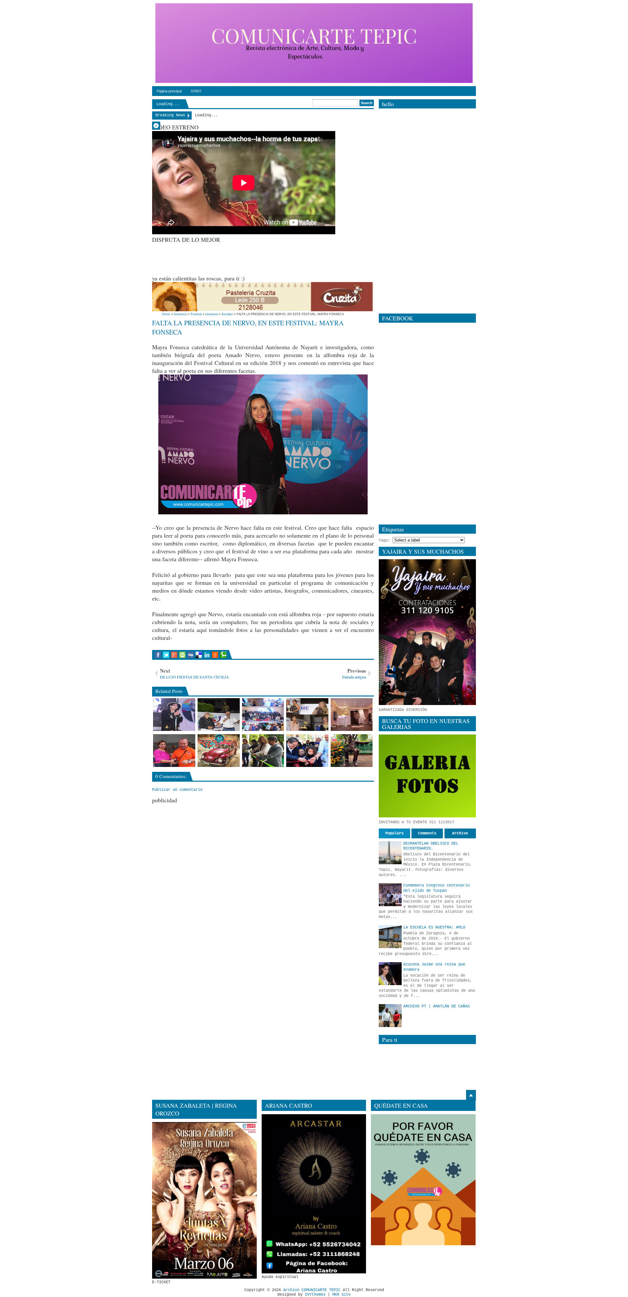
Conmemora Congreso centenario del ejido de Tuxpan (436, 888)
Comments (427, 833)
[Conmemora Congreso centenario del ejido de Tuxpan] (390, 894)
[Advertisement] (271, 258)
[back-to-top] (471, 1095)
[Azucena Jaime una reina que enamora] (390, 973)
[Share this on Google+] (174, 655)
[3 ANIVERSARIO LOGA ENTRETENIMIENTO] (263, 714)
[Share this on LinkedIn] (207, 655)
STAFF (196, 91)
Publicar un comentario (177, 790)
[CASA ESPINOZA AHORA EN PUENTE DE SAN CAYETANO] (174, 750)
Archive (460, 833)
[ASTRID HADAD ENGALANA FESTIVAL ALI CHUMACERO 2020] (174, 714)
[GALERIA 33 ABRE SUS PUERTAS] (352, 714)
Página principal (169, 91)
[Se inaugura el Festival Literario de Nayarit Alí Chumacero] (263, 750)
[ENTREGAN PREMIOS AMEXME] (307, 714)
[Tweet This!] (166, 655)
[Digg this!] (190, 655)
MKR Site (341, 1294)
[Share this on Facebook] (158, 655)
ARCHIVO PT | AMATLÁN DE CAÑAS (436, 1006)
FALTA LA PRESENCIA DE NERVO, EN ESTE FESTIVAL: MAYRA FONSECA (248, 327)
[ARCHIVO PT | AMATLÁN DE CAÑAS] (390, 1015)
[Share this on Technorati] (223, 655)
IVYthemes (315, 1294)
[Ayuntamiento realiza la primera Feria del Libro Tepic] (307, 750)
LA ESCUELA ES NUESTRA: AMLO (434, 927)
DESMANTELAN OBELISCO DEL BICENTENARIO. (430, 846)
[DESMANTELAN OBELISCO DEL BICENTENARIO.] (390, 852)
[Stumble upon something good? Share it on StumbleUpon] (182, 655)
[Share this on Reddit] (215, 655)
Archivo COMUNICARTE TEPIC (311, 1290)
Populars (394, 833)
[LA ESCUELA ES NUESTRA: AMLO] (390, 936)
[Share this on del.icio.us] (199, 655)
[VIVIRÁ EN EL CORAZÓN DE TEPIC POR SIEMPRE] (352, 750)
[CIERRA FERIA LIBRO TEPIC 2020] (219, 714)
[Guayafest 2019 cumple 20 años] (219, 750)
